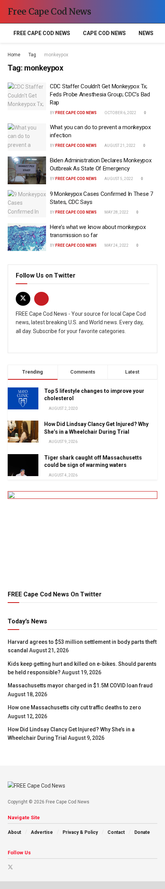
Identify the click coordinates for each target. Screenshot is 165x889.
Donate (142, 832)
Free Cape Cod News (49, 11)
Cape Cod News (104, 33)
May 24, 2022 (116, 245)
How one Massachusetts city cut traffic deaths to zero (74, 707)
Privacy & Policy (80, 832)
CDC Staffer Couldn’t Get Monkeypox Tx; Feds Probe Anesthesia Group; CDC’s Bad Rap (100, 94)
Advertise (42, 832)
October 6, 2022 (120, 113)
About (14, 832)
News (146, 33)
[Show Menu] (140, 11)
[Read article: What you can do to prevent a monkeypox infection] (27, 137)
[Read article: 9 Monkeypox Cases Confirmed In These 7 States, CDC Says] (27, 204)
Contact (116, 832)
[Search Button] (154, 11)
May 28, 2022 (116, 212)
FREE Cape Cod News (41, 33)
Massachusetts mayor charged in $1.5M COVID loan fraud (80, 685)
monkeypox (56, 54)
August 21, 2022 (119, 145)
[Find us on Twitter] (23, 299)
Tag (32, 54)
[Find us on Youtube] (41, 299)
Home (14, 54)
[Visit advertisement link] (82, 533)
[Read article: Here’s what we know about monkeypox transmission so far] (27, 237)
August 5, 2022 (118, 179)
